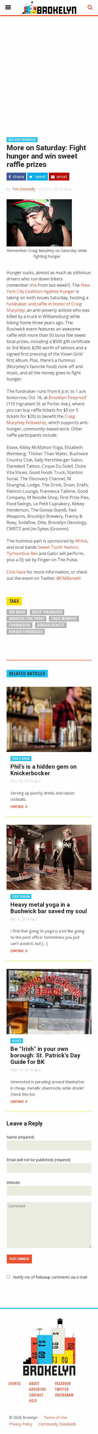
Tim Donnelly (23, 188)
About (34, 1383)
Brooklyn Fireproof (67, 397)
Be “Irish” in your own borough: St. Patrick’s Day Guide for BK (45, 1055)
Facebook (63, 1383)
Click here (16, 572)
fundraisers (19, 625)
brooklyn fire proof (26, 618)
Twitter (61, 1389)
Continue (17, 806)
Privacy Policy (20, 1423)
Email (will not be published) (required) (39, 1159)
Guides (16, 1041)
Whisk (81, 541)
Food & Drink (21, 759)
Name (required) (20, 1137)
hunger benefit (51, 625)
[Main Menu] (8, 7)
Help (33, 1400)
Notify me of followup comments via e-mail (50, 1277)
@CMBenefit (68, 578)
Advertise (37, 1389)
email (61, 176)
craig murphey (64, 618)
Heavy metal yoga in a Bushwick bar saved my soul (48, 907)
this (33, 285)
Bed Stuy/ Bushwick (22, 140)
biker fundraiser (47, 612)
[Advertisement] (49, 68)
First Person (21, 897)
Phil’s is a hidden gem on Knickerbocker (43, 769)
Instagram (64, 1395)
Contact (36, 1395)
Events (14, 1383)
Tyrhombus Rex (22, 553)
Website (13, 1182)
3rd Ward (17, 612)
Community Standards (57, 1423)
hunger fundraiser (26, 631)
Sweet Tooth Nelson (58, 547)
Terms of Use (55, 1417)
